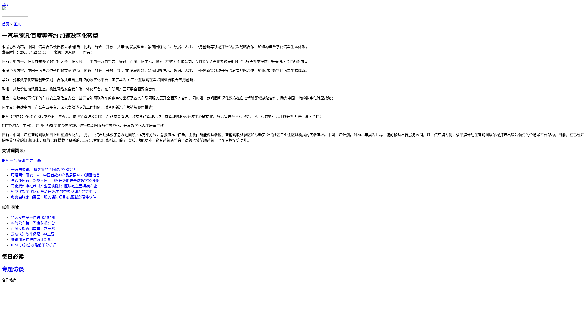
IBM (5, 160)
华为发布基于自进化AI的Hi (33, 218)
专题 (7, 269)
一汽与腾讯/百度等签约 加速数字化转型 (43, 170)
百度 (38, 160)
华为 (29, 160)
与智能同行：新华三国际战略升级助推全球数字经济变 (55, 181)
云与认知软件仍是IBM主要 (32, 234)
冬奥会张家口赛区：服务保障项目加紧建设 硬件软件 (53, 197)
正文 (17, 24)
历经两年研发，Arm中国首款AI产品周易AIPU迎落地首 (55, 175)
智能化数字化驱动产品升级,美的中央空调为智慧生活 (53, 192)
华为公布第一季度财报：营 (33, 223)
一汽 (13, 160)
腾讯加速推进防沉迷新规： (33, 240)
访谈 (18, 269)
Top (5, 4)
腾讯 (21, 160)
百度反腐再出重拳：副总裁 (33, 229)
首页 (5, 24)
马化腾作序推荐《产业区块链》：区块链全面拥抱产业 (54, 186)
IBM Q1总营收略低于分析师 (33, 245)
